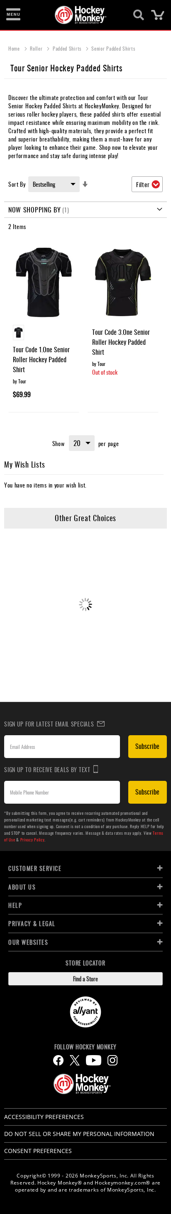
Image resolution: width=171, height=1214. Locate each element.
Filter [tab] (142, 184)
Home (15, 48)
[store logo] (81, 15)
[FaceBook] (58, 1060)
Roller (37, 48)
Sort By (17, 184)
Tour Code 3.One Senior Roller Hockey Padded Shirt (121, 342)
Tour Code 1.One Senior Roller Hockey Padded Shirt (41, 359)
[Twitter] (75, 1060)
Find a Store (85, 978)
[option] (18, 332)
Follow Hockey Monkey (85, 1047)
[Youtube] (93, 1060)
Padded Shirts (68, 48)
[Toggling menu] (13, 15)
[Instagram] (112, 1060)
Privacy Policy (32, 839)
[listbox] (44, 333)
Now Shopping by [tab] (34, 210)
